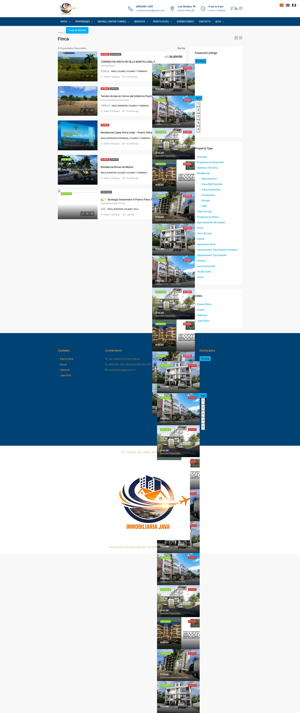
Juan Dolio (203, 320)
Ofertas (114, 89)
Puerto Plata (204, 304)
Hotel (200, 277)
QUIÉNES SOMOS (185, 21)
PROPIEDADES (82, 21)
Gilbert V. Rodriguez (112, 77)
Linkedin (146, 452)
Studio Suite (204, 271)
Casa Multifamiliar (212, 184)
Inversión (202, 156)
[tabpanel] (173, 112)
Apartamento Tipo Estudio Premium (217, 249)
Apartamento (209, 178)
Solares (201, 260)
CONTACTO (205, 21)
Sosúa (200, 309)
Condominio (208, 195)
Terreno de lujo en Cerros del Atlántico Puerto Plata (130, 96)
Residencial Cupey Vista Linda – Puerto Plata (126, 132)
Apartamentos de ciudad (211, 222)
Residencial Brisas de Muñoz (117, 167)
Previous (200, 61)
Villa (204, 206)
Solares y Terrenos (207, 167)
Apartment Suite (206, 244)
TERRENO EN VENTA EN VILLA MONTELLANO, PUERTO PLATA (136, 61)
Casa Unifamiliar (211, 189)
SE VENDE (105, 54)
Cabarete (202, 315)
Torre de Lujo (204, 233)
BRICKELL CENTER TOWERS (112, 21)
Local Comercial (206, 266)
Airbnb (201, 238)
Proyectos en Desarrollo (210, 162)
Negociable (115, 54)
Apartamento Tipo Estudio (212, 255)
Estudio (206, 200)
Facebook (131, 452)
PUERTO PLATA (161, 21)
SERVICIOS (139, 21)
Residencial (203, 173)
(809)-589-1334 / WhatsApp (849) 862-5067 (130, 364)
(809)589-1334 (144, 6)
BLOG (218, 21)
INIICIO (63, 21)
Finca (200, 228)
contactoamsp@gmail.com (150, 10)
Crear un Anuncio (77, 30)
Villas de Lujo (204, 211)
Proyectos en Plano (208, 217)
